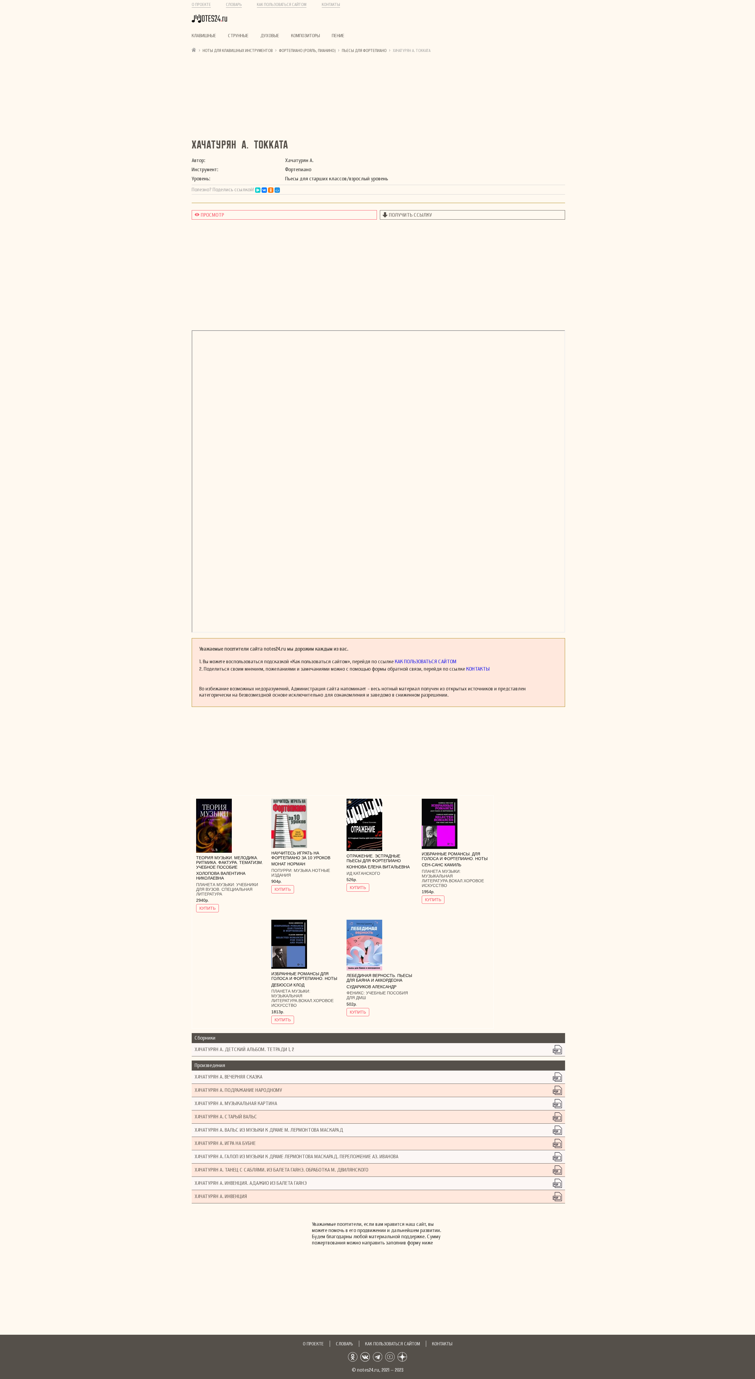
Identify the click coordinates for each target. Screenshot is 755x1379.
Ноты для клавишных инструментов (238, 50)
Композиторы (305, 35)
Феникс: (356, 993)
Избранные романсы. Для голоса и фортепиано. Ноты (455, 856)
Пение (338, 35)
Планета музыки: (216, 884)
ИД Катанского (363, 873)
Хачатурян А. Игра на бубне (225, 1143)
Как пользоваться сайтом (281, 4)
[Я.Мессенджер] (257, 190)
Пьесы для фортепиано (364, 50)
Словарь (234, 4)
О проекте (201, 4)
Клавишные (204, 35)
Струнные (238, 35)
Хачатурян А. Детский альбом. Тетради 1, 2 (244, 1049)
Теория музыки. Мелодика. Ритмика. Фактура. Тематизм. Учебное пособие (229, 862)
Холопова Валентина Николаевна (220, 875)
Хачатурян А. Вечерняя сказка (228, 1077)
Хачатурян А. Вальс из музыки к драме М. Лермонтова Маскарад (269, 1130)
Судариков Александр (371, 986)
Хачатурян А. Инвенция (221, 1196)
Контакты (331, 4)
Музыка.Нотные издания (300, 873)
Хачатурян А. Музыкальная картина (236, 1103)
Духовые (269, 35)
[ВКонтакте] (264, 190)
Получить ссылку (410, 215)
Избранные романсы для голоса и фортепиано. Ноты (304, 976)
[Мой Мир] (277, 190)
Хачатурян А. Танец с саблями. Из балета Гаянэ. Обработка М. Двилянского (281, 1170)
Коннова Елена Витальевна (378, 867)
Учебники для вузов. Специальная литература (227, 889)
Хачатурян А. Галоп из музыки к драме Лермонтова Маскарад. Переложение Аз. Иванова (296, 1156)
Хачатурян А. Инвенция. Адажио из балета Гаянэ (251, 1183)
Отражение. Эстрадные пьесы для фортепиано (374, 858)
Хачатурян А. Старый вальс (226, 1117)
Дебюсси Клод (287, 985)
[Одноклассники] (270, 190)
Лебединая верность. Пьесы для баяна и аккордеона (379, 978)
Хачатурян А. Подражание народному (238, 1090)
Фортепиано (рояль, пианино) (307, 50)
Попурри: (282, 870)
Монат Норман (288, 864)
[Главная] (194, 49)
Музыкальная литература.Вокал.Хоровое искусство (453, 881)
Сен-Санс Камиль (441, 864)
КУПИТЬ (207, 908)
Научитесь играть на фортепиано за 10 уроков (300, 855)
